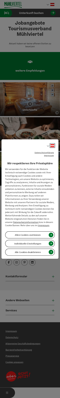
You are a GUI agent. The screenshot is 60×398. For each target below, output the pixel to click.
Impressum (49, 155)
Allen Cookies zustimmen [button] (28, 234)
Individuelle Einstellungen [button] (27, 243)
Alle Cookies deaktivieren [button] (28, 252)
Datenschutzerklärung (44, 152)
